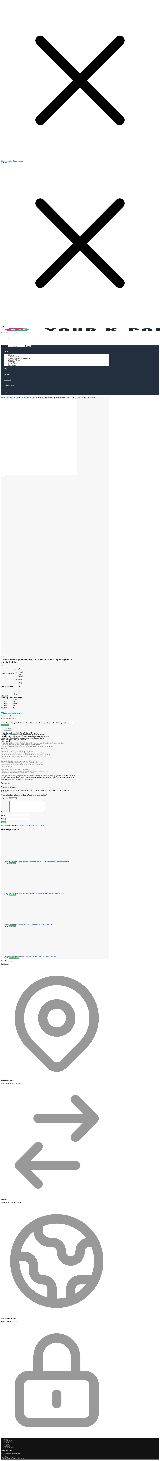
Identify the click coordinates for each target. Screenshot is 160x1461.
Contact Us (8, 1441)
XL (19, 690)
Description (8, 728)
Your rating (5, 798)
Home (3, 397)
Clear (16, 694)
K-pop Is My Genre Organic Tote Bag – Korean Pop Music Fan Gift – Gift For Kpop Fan (32, 893)
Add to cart (4, 725)
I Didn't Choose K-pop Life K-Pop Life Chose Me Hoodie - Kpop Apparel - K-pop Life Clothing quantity (34, 723)
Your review (5, 812)
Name (3, 815)
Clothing (23, 397)
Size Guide (4, 696)
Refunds (7, 1446)
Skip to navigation (6, 161)
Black (20, 672)
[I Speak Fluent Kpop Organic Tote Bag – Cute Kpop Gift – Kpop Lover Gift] (18, 923)
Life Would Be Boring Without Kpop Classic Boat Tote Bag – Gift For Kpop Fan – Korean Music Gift (36, 861)
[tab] (40, 728)
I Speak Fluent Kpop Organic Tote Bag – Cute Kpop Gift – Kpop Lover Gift (28, 924)
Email (3, 818)
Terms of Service (9, 1447)
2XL (20, 683)
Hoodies (29, 397)
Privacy (6, 1444)
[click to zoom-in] (39, 437)
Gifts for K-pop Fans (12, 397)
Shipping (7, 1442)
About (6, 1439)
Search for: (4, 333)
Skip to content (18, 161)
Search (28, 333)
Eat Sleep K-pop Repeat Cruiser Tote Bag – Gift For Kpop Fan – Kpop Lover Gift (30, 956)
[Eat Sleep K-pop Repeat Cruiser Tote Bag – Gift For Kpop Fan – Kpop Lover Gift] (18, 954)
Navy (20, 674)
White (20, 676)
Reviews (7, 730)
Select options (14, 958)
